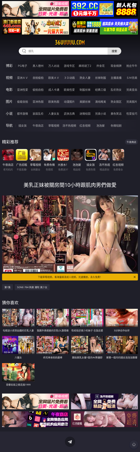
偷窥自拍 (22, 102)
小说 (9, 113)
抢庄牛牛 (131, 66)
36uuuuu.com (70, 42)
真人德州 (38, 66)
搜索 (114, 51)
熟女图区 (116, 102)
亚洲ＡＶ (22, 78)
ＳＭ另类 (131, 78)
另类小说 (100, 114)
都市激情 (22, 114)
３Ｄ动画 (69, 78)
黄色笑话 (116, 114)
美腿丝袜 (85, 102)
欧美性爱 (69, 90)
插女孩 (22, 125)
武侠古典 (69, 114)
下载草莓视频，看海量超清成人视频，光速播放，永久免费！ (70, 277)
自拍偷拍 (38, 78)
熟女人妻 (85, 78)
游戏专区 (69, 66)
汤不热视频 (69, 125)
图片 (9, 101)
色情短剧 (116, 125)
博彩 (9, 65)
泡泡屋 (100, 125)
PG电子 (22, 66)
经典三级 (100, 90)
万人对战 (53, 66)
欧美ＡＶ (53, 78)
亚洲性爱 (22, 90)
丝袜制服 (100, 78)
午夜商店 (38, 125)
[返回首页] (134, 444)
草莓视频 (53, 125)
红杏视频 (85, 125)
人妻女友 (53, 114)
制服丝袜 (85, 90)
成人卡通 (53, 90)
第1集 (7, 287)
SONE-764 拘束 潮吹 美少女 (32, 287)
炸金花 (100, 66)
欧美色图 (53, 102)
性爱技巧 (131, 114)
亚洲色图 (38, 102)
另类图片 (131, 102)
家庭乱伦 (38, 114)
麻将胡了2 (85, 66)
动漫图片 (69, 102)
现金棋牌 (116, 66)
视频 (9, 77)
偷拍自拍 (38, 90)
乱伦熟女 (116, 90)
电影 (9, 89)
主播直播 (116, 78)
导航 (9, 125)
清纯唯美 (100, 102)
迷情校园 (85, 114)
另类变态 (131, 90)
